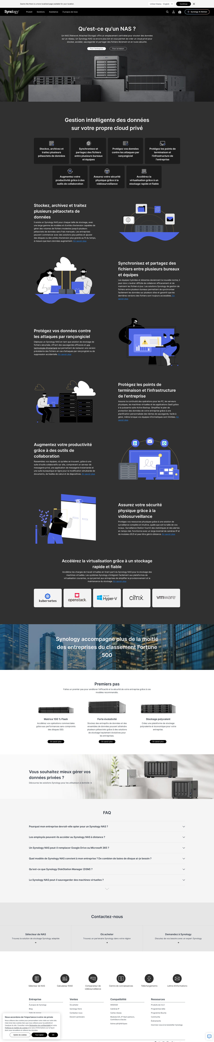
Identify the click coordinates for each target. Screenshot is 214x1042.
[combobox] (161, 4)
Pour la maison (118, 49)
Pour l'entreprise (96, 49)
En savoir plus (55, 741)
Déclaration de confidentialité (40, 1025)
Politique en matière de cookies (16, 1028)
